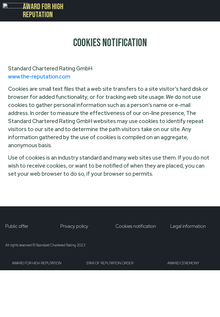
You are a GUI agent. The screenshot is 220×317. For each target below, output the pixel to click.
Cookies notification (135, 226)
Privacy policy (74, 226)
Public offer (16, 226)
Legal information (188, 226)
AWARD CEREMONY (183, 263)
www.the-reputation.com (39, 76)
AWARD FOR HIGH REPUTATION (43, 11)
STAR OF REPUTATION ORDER (109, 263)
